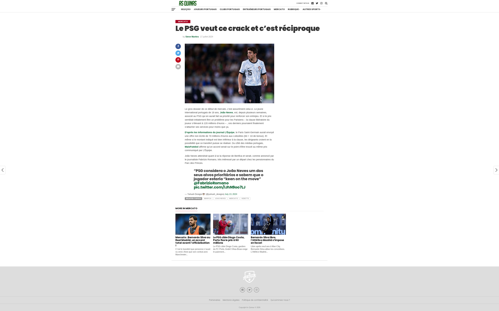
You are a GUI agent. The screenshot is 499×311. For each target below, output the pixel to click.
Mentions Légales (231, 300)
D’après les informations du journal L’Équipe (209, 132)
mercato (233, 198)
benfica (207, 198)
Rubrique (293, 9)
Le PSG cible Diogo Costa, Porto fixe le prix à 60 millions (228, 240)
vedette (245, 198)
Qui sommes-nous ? (280, 300)
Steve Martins (192, 37)
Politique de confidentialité (255, 300)
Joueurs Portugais (205, 9)
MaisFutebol (191, 146)
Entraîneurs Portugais (257, 9)
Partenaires (214, 300)
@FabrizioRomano (211, 183)
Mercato (279, 9)
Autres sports (311, 9)
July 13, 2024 (231, 194)
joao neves (220, 198)
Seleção (186, 9)
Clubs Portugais (230, 9)
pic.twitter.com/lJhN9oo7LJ (219, 187)
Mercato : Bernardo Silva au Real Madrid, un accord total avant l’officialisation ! (192, 241)
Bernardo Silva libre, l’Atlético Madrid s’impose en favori (267, 240)
